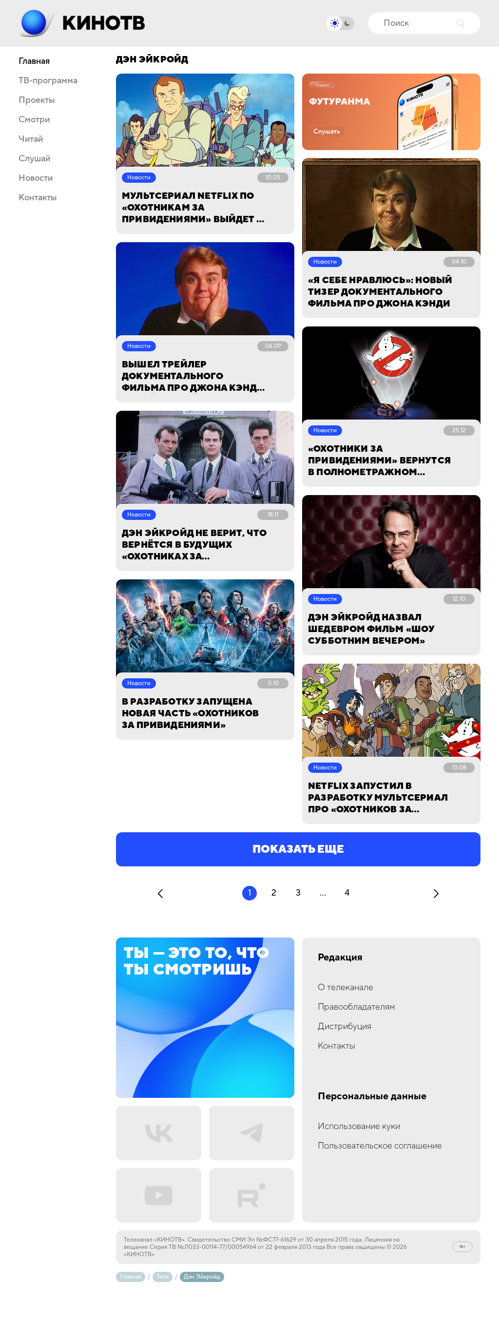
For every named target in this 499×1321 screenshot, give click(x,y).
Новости (36, 178)
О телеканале (345, 987)
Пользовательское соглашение (380, 1145)
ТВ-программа (48, 81)
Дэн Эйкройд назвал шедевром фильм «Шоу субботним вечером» (371, 629)
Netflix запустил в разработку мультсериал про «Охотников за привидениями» (378, 798)
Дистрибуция (344, 1026)
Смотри (34, 120)
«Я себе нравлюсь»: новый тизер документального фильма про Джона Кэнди (380, 292)
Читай (31, 139)
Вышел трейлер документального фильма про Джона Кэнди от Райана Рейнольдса (193, 376)
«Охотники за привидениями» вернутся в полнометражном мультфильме (379, 461)
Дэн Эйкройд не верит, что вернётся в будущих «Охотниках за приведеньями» (194, 545)
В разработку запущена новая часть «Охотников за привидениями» (190, 713)
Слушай (34, 159)
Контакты (38, 198)
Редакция (340, 957)
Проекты (37, 100)
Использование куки (359, 1126)
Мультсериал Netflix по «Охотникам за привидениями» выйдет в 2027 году (192, 208)
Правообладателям (356, 1007)
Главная (34, 61)
